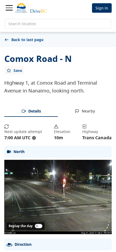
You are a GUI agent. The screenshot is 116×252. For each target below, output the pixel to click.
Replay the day (21, 226)
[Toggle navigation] (9, 7)
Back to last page (27, 39)
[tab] (31, 111)
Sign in (101, 8)
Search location (22, 23)
